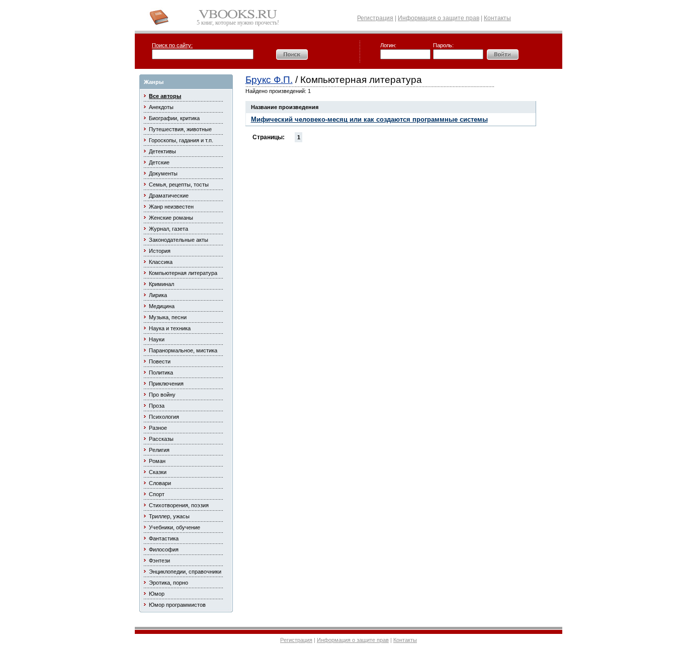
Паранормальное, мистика (183, 350)
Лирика (158, 295)
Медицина (162, 306)
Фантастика (164, 538)
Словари (160, 483)
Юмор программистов (177, 605)
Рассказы (161, 439)
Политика (161, 372)
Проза (156, 406)
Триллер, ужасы (169, 516)
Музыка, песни (168, 317)
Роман (157, 461)
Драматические (169, 196)
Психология (164, 417)
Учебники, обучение (174, 527)
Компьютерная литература (183, 273)
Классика (161, 262)
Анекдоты (161, 107)
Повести (159, 361)
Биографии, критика (174, 118)
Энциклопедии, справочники (185, 572)
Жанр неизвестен (171, 207)
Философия (164, 549)
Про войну (162, 395)
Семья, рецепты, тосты (179, 184)
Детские (159, 162)
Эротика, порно (168, 583)
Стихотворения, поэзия (179, 505)
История (159, 251)
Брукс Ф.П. (269, 79)
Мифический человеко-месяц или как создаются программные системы (369, 119)
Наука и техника (170, 328)
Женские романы (171, 218)
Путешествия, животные (180, 129)
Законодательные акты (178, 240)
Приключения (166, 384)
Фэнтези (159, 560)
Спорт (156, 494)
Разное (158, 428)
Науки (156, 339)
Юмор (156, 594)
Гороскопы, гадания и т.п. (181, 140)
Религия (159, 450)
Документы (163, 173)
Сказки (157, 472)
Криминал (161, 284)
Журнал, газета (168, 229)
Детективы (162, 151)
